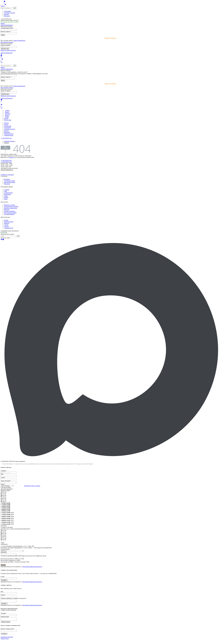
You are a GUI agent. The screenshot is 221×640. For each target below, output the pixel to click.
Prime (5, 199)
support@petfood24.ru (7, 170)
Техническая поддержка (11, 206)
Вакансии (7, 184)
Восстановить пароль (7, 42)
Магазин (6, 209)
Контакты (7, 16)
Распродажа (7, 126)
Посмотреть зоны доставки (32, 486)
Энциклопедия (8, 135)
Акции (6, 124)
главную (11, 157)
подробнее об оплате (7, 637)
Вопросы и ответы (9, 205)
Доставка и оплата (9, 12)
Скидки (6, 226)
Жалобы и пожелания (10, 208)
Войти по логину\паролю (8, 50)
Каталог (6, 123)
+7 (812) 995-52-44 (6, 19)
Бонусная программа (10, 212)
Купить (3, 565)
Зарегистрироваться (19, 40)
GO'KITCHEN (8, 193)
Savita (6, 196)
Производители (8, 133)
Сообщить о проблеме (7, 174)
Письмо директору (9, 211)
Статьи (6, 225)
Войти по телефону (110, 38)
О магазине (7, 11)
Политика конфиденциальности (10, 171)
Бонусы (6, 14)
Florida (6, 197)
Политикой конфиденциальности (32, 566)
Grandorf (6, 189)
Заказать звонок (5, 622)
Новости (6, 223)
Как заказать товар (9, 182)
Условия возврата (9, 214)
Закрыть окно (5, 638)
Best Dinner (7, 194)
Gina (5, 191)
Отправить (4, 580)
